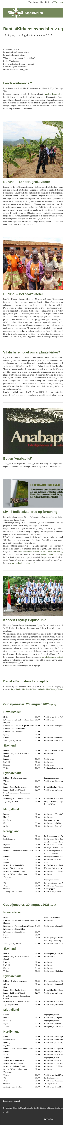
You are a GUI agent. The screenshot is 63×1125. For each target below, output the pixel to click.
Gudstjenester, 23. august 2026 (26, 704)
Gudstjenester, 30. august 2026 (26, 904)
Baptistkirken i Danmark (11, 1101)
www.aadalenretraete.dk (51, 554)
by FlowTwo (48, 1119)
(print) (53, 704)
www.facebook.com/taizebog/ (22, 563)
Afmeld (5, 1112)
